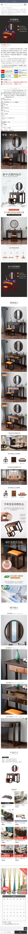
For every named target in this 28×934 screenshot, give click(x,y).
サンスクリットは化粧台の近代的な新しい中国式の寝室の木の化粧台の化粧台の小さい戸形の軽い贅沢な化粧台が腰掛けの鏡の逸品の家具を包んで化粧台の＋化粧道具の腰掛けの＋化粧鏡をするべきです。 (13, 12)
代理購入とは (7, 79)
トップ (2, 7)
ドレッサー (8, 7)
